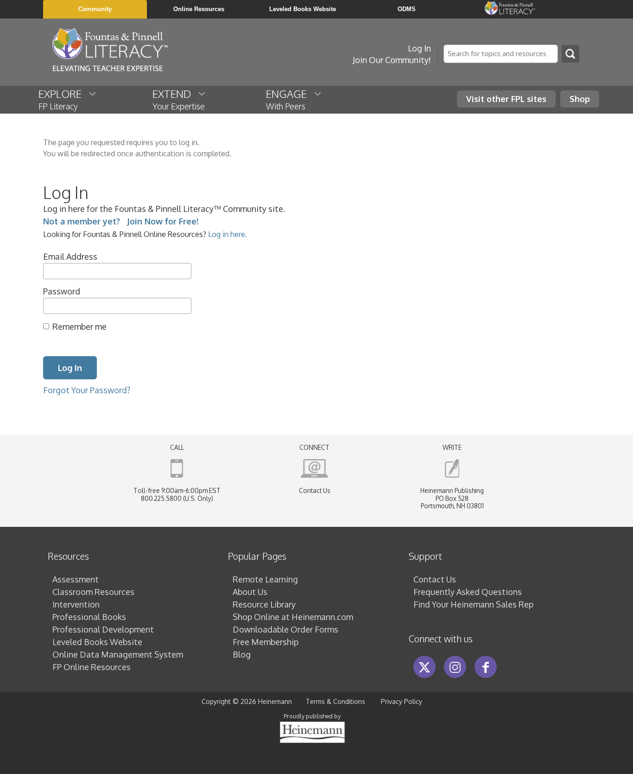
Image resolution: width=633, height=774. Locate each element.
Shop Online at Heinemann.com (293, 617)
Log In (419, 48)
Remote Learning (265, 579)
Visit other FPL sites (506, 99)
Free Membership (265, 642)
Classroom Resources (93, 592)
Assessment (75, 579)
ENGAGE (290, 99)
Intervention (76, 604)
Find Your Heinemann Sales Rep (473, 604)
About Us (250, 592)
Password (61, 291)
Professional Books (89, 617)
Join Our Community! (392, 60)
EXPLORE (63, 99)
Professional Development (103, 629)
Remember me (79, 326)
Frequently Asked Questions (467, 592)
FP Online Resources (91, 667)
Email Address (70, 256)
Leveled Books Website (97, 642)
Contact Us (314, 490)
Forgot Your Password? (86, 390)
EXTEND (178, 99)
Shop (580, 99)
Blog (242, 654)
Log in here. (227, 234)
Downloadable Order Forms (285, 629)
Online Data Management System (117, 654)
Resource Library (264, 604)
